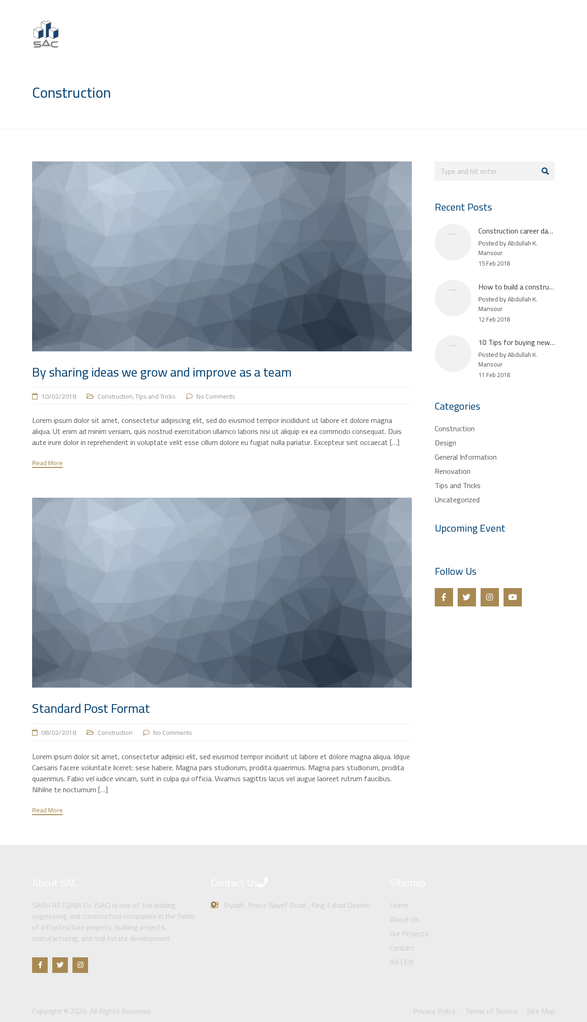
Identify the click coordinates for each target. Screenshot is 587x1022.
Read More (47, 463)
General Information (466, 456)
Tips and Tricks (155, 396)
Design (445, 442)
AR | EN (556, 43)
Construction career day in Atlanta (531, 231)
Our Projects (470, 43)
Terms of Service (491, 1011)
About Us (421, 43)
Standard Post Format (91, 708)
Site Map (541, 1011)
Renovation (453, 471)
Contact (517, 43)
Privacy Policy (434, 1011)
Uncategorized (457, 499)
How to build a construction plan (528, 287)
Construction (115, 396)
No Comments (215, 396)
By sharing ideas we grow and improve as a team (162, 372)
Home (383, 43)
